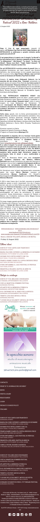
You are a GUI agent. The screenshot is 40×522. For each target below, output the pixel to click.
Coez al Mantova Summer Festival (14, 283)
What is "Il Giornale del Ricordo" (13, 386)
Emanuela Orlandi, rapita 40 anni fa (15, 270)
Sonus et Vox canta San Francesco (15, 249)
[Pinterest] (26, 514)
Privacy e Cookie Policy (9, 405)
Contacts (4, 382)
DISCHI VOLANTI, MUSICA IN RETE (21, 237)
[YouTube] (30, 514)
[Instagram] (22, 514)
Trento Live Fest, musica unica (13, 296)
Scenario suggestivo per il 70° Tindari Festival (19, 483)
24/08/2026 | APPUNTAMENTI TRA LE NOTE (14, 293)
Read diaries (5, 398)
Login (2, 401)
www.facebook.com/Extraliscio (19, 232)
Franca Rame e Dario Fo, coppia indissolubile (19, 261)
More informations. (22, 12)
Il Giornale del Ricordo (10, 492)
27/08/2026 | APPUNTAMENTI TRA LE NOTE (14, 281)
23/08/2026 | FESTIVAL (7, 297)
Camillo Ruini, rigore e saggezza (17, 445)
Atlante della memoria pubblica (14, 287)
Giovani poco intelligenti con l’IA (14, 257)
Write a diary (5, 394)
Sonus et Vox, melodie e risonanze (14, 279)
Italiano (3, 409)
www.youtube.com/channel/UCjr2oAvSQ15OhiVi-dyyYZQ (20, 234)
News (3, 237)
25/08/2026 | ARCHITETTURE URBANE (12, 289)
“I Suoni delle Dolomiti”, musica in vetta (17, 300)
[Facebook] (10, 514)
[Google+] (18, 514)
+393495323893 (15, 494)
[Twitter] (14, 514)
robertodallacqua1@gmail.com (29, 494)
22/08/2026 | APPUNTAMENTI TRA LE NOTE (14, 302)
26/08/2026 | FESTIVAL (7, 285)
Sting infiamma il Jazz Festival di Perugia (18, 265)
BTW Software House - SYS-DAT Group (15, 508)
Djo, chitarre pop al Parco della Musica (16, 291)
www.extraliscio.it (7, 229)
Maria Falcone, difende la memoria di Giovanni (20, 253)
